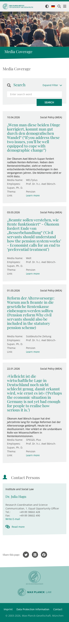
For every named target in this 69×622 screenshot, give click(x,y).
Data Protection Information (32, 609)
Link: (10, 195)
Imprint (8, 609)
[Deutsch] (53, 6)
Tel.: (7, 512)
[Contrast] (47, 6)
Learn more (33, 195)
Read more (18, 526)
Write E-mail (12, 519)
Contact (57, 609)
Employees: (14, 183)
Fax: (7, 515)
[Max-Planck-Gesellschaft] (34, 578)
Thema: (11, 191)
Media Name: (15, 180)
